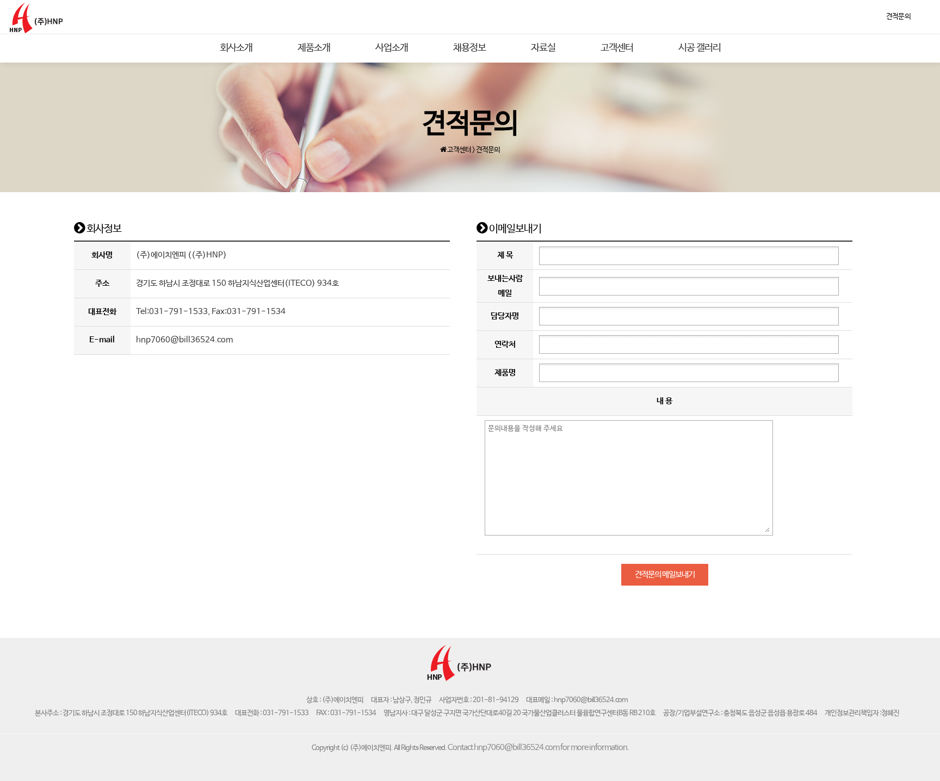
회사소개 (236, 47)
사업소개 (391, 47)
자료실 (543, 47)
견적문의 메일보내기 (665, 574)
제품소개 (314, 47)
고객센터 (617, 47)
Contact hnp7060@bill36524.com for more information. (538, 747)
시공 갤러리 (699, 47)
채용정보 (469, 47)
